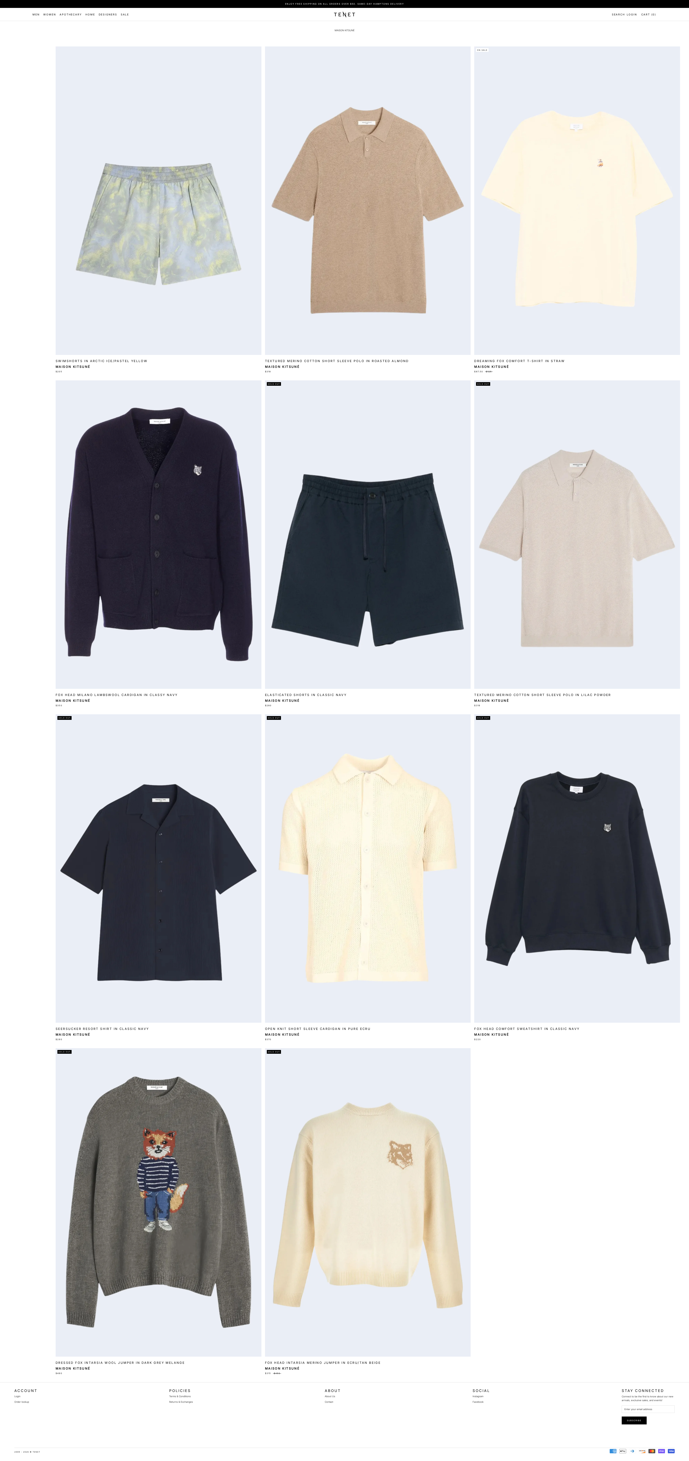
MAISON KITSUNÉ (73, 700)
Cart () (648, 14)
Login (632, 14)
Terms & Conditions (180, 1396)
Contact (329, 1401)
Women (49, 14)
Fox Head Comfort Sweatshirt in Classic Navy (527, 1029)
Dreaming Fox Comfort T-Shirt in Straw (519, 361)
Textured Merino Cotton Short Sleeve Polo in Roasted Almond (337, 361)
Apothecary (71, 14)
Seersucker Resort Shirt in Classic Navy (102, 1029)
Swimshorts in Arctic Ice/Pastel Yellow (101, 361)
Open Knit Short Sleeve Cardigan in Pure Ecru (318, 1029)
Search (618, 14)
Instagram (478, 1396)
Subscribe (634, 1420)
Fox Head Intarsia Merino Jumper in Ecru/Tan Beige (323, 1363)
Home (90, 14)
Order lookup (21, 1401)
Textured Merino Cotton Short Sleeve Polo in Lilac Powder (542, 695)
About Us (330, 1396)
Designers (108, 14)
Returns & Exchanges (181, 1401)
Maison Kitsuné (73, 367)
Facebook (478, 1401)
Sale (125, 14)
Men (36, 14)
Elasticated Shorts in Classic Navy (306, 695)
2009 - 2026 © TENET (27, 1452)
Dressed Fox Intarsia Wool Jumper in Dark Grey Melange (120, 1363)
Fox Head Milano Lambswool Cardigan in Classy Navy (117, 695)
